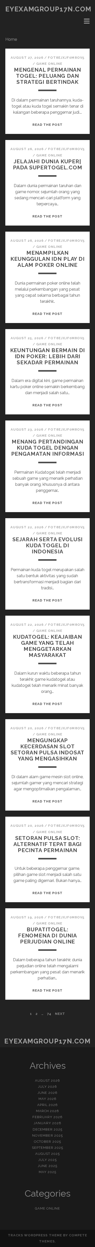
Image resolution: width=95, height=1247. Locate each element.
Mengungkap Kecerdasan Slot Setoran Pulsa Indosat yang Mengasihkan (48, 749)
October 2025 (47, 1141)
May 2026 (47, 1099)
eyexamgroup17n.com (48, 9)
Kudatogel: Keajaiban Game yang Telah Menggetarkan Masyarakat (47, 646)
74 (49, 1014)
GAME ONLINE (49, 64)
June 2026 (47, 1093)
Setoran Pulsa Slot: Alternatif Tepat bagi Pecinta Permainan (47, 844)
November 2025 (47, 1135)
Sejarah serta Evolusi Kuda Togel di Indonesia (47, 545)
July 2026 (47, 1087)
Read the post (47, 125)
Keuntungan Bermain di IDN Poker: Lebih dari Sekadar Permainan (47, 356)
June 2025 (47, 1166)
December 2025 (48, 1129)
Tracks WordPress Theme (35, 1235)
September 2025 (47, 1148)
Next (60, 1014)
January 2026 (48, 1123)
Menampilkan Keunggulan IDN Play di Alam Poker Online (47, 259)
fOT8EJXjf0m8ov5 (66, 57)
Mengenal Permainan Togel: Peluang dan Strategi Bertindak (47, 76)
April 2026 (47, 1105)
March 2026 (47, 1111)
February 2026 (47, 1117)
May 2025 (47, 1172)
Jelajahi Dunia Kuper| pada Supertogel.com (47, 164)
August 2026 (47, 1080)
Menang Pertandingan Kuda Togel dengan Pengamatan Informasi (47, 447)
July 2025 (47, 1160)
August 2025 (47, 1154)
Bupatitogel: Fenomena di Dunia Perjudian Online (47, 935)
